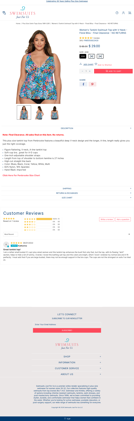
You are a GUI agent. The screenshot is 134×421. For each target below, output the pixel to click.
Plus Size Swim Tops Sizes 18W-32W (36, 23)
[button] (24, 112)
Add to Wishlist (104, 65)
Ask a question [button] (123, 219)
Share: (82, 80)
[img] (17, 243)
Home (18, 23)
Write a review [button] (107, 219)
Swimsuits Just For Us (22, 12)
